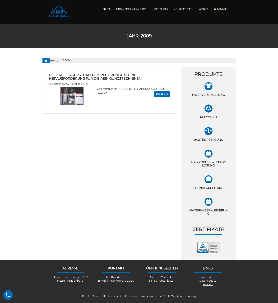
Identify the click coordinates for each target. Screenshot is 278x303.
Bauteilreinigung (208, 140)
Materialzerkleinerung (208, 212)
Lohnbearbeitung (208, 188)
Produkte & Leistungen (131, 8)
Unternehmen (183, 8)
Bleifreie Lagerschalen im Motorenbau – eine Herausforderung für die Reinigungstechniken (95, 76)
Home (107, 8)
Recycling (208, 117)
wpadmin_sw (81, 83)
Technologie (160, 8)
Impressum (207, 277)
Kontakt (203, 8)
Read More (162, 94)
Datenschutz (207, 280)
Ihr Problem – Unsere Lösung (208, 164)
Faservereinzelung (208, 95)
